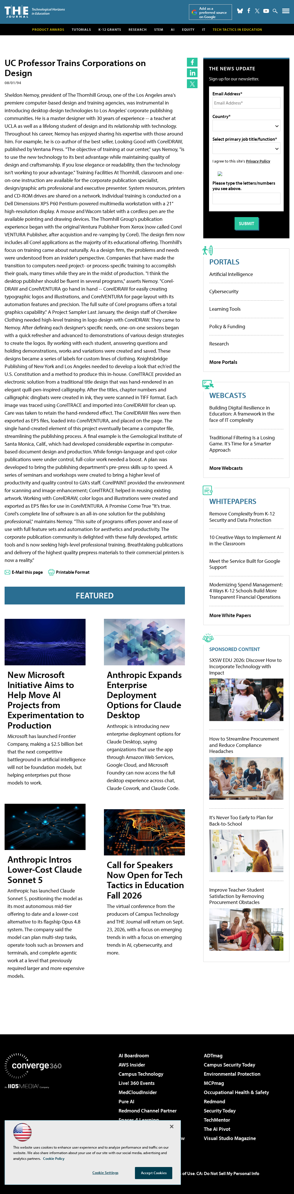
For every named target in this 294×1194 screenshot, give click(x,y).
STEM (158, 29)
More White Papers (230, 615)
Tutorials (81, 29)
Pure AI (126, 1101)
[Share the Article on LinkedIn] (192, 72)
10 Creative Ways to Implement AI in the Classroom (245, 540)
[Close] (171, 1126)
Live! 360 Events (137, 1083)
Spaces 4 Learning (139, 1119)
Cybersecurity (223, 291)
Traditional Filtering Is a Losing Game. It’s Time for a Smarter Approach (242, 443)
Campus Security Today (229, 1064)
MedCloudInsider (138, 1092)
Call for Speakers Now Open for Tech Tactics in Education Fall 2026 (145, 880)
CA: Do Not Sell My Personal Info (227, 1173)
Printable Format (73, 572)
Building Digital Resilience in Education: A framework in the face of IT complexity (241, 413)
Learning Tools (225, 309)
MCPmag (214, 1083)
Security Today (220, 1110)
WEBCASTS (227, 395)
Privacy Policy (258, 161)
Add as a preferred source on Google (213, 12)
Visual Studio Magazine (230, 1138)
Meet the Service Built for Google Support (244, 564)
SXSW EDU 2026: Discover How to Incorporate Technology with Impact (245, 666)
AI (173, 29)
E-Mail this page (27, 572)
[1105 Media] (33, 1118)
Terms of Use (182, 1173)
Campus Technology (141, 1074)
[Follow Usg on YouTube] (266, 11)
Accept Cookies (154, 1172)
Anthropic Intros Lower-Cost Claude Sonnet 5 (44, 869)
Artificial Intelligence (231, 274)
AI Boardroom (134, 1055)
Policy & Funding (227, 326)
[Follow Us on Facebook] (249, 10)
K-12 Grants (109, 29)
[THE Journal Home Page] (35, 11)
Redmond (214, 1101)
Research (138, 29)
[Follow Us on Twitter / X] (257, 11)
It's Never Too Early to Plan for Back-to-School (241, 820)
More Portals (223, 362)
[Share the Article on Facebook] (192, 62)
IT (203, 29)
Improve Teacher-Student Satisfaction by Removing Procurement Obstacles (236, 896)
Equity (188, 29)
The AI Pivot (217, 1129)
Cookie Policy (54, 1158)
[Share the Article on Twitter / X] (192, 83)
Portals (224, 261)
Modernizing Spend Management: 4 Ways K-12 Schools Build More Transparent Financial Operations (246, 590)
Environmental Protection (232, 1074)
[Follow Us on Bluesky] (240, 11)
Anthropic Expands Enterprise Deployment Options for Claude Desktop (144, 695)
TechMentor (217, 1119)
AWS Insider (132, 1064)
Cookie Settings (105, 1172)
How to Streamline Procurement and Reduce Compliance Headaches (244, 745)
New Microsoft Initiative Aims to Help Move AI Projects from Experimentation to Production (45, 700)
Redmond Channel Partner (148, 1110)
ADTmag (213, 1055)
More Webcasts (226, 468)
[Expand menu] (286, 12)
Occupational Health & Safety (236, 1092)
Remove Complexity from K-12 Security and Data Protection (242, 516)
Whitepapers (232, 501)
